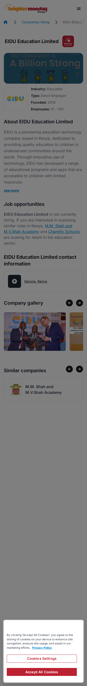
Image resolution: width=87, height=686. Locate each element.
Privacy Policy (42, 647)
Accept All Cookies (41, 672)
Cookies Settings (42, 658)
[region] (43, 651)
